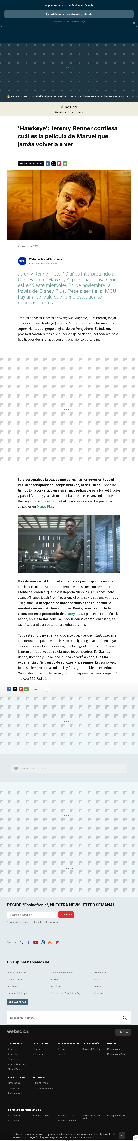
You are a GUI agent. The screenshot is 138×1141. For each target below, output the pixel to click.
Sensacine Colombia (68, 1120)
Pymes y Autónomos (43, 1087)
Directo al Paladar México (91, 1117)
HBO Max (99, 986)
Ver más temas (17, 1002)
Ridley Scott (17, 96)
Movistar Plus (15, 979)
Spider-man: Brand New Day (66, 993)
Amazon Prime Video (62, 972)
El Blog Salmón (40, 1082)
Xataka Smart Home (18, 1064)
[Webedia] (18, 1031)
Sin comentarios (32, 163)
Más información (94, 1137)
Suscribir (66, 914)
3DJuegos (37, 1049)
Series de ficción (17, 972)
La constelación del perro (40, 96)
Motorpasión (113, 1049)
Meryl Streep (63, 96)
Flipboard (59, 163)
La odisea (56, 986)
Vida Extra (38, 1054)
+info (80, 112)
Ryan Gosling (101, 96)
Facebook (48, 163)
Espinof (61, 1054)
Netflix (54, 979)
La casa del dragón (18, 993)
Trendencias (14, 1082)
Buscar (125, 1018)
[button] (45, 259)
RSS (50, 941)
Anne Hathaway (82, 96)
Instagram (43, 941)
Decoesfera (13, 1087)
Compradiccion (15, 1093)
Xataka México (15, 1115)
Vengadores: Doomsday (125, 96)
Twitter (53, 163)
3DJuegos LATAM (41, 1115)
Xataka (11, 1049)
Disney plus (100, 972)
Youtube (35, 941)
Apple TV (12, 986)
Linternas (99, 993)
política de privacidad (48, 922)
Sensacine (62, 1049)
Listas (97, 979)
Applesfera (13, 1059)
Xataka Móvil (14, 1054)
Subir (120, 1032)
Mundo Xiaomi (15, 1069)
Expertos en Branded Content (43, 263)
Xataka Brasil (14, 1120)
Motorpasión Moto (116, 1054)
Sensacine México (66, 1115)
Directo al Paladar (91, 1049)
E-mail (65, 163)
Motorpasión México (117, 1115)
